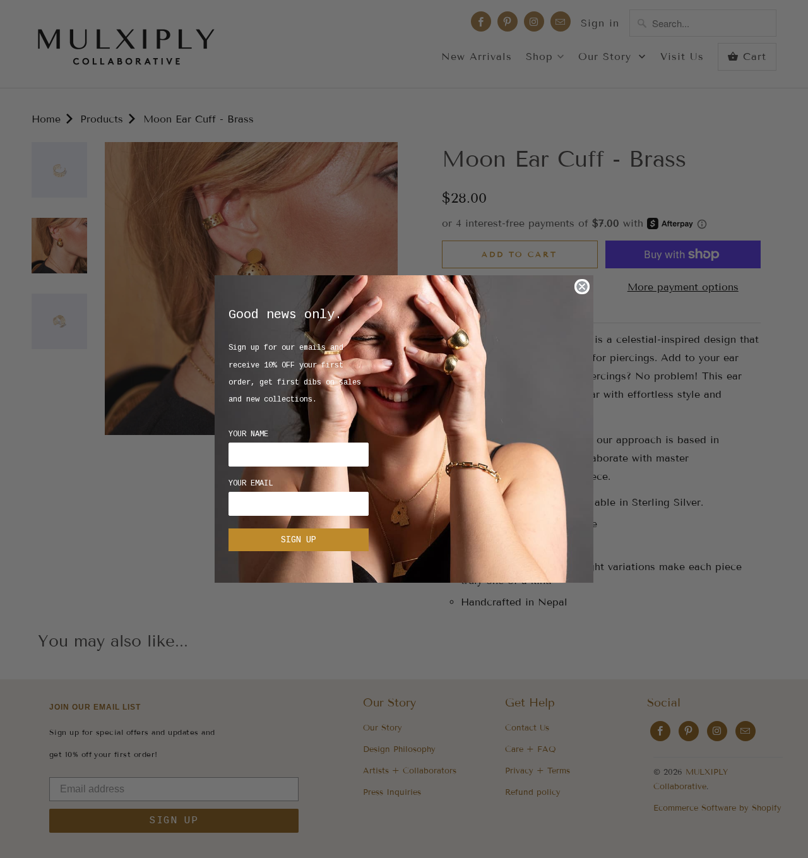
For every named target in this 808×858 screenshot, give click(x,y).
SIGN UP (298, 540)
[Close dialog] (582, 286)
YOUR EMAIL (251, 483)
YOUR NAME (248, 434)
